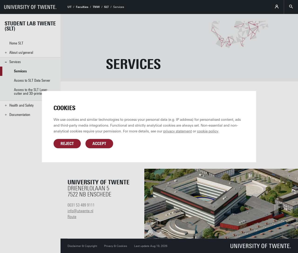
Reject (67, 143)
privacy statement (177, 131)
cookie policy (207, 131)
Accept (99, 143)
